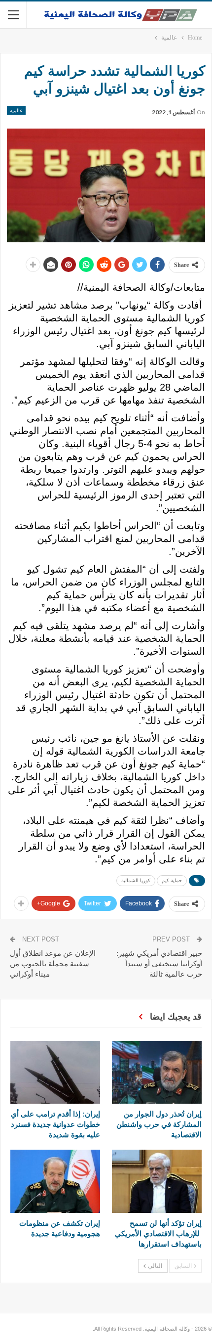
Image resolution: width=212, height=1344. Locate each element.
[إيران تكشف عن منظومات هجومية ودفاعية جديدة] (55, 1181)
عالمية (16, 110)
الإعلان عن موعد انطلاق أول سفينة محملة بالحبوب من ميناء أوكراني (53, 963)
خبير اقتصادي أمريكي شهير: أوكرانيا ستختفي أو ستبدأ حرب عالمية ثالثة (159, 963)
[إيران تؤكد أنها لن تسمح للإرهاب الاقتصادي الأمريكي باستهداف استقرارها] (157, 1181)
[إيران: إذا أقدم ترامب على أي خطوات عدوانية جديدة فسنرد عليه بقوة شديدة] (55, 1072)
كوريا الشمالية (135, 880)
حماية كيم (172, 880)
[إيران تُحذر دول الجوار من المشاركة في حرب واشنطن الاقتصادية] (157, 1072)
